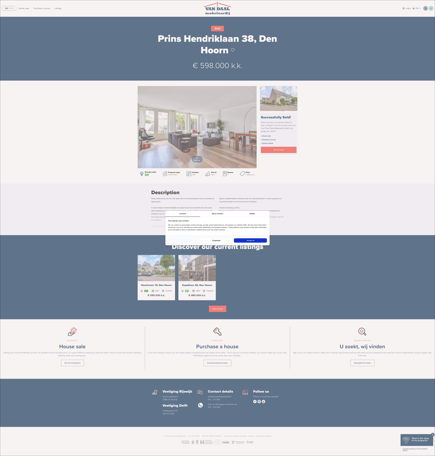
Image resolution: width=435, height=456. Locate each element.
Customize (216, 240)
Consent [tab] (182, 214)
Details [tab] (252, 214)
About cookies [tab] (217, 214)
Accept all (250, 240)
